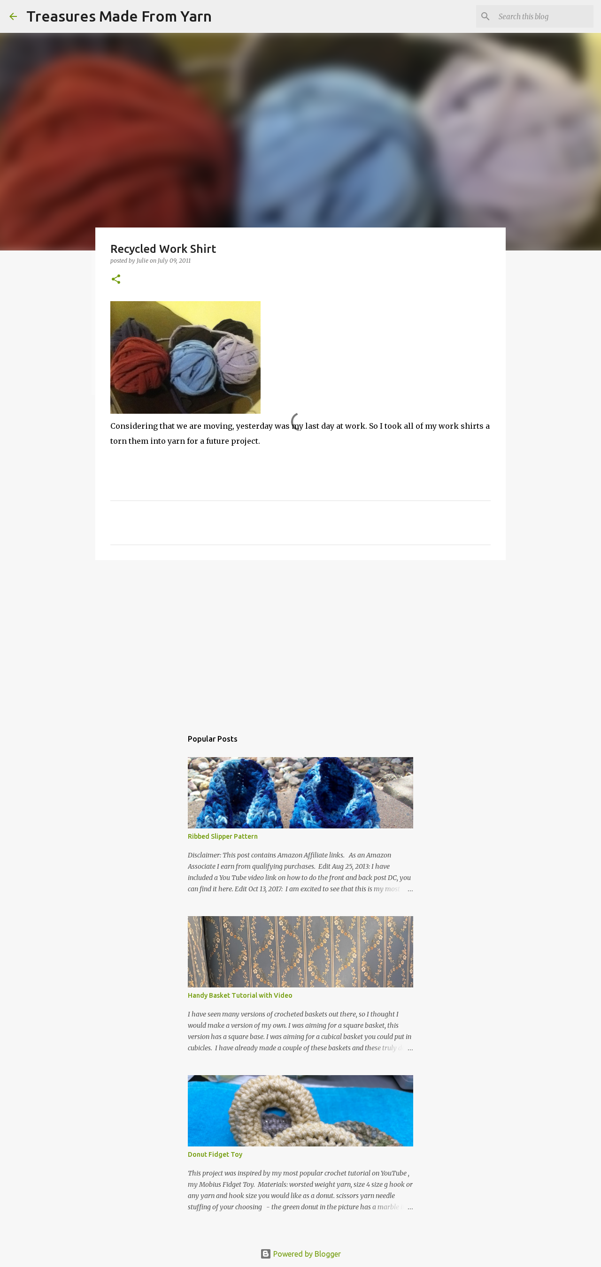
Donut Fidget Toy (215, 1154)
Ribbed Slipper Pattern (223, 836)
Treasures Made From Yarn (119, 16)
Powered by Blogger (306, 1254)
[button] (116, 279)
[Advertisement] (300, 640)
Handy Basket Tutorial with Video (240, 995)
